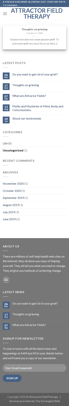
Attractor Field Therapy (37, 13)
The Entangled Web (47, 401)
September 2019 (13, 197)
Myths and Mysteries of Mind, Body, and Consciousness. (37, 107)
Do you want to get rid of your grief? (35, 74)
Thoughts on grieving (34, 29)
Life (5, 143)
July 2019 (9, 212)
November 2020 (13, 183)
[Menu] (5, 13)
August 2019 (11, 205)
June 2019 (9, 219)
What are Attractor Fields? (29, 95)
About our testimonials (26, 118)
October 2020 (12, 190)
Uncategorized (13, 150)
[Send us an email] (6, 280)
